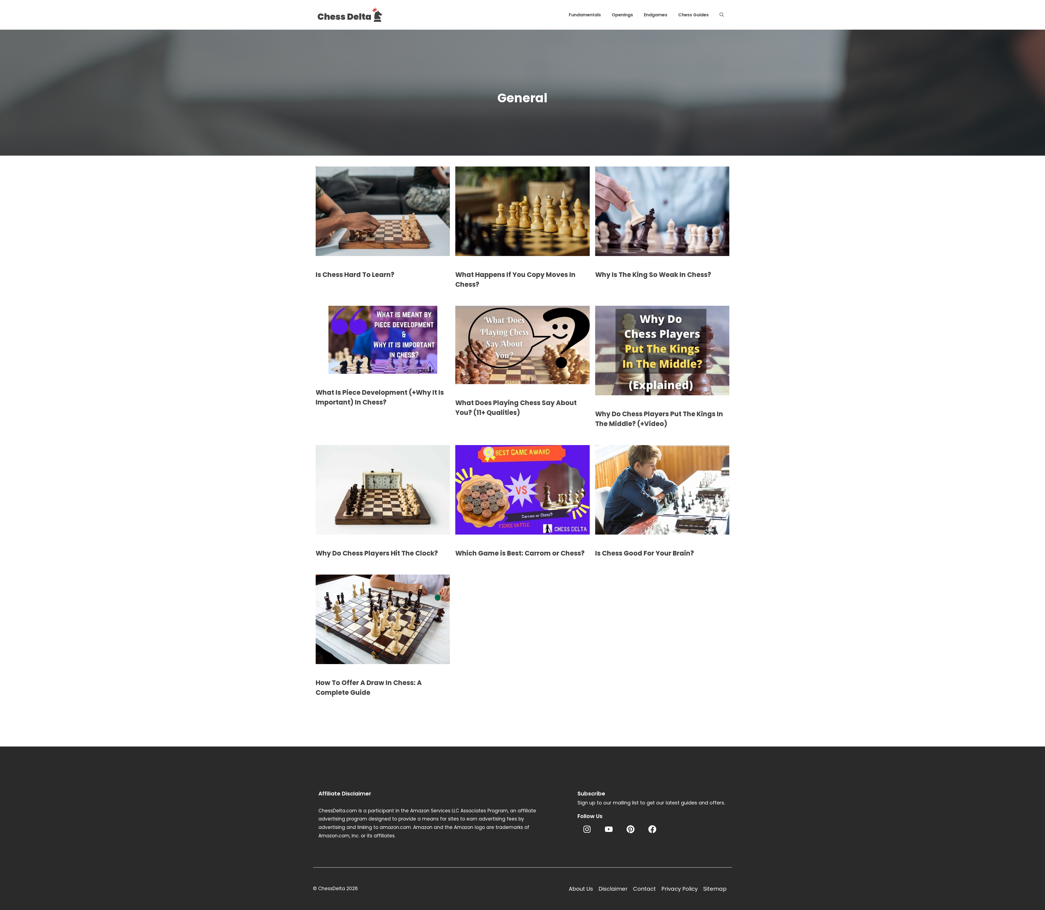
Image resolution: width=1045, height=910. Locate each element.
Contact (644, 889)
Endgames (655, 15)
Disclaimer (613, 889)
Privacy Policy (679, 889)
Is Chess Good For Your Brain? (644, 553)
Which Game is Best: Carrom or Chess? (520, 553)
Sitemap (715, 889)
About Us (581, 889)
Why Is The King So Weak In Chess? (653, 274)
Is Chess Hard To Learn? (355, 274)
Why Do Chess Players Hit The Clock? (377, 553)
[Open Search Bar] (721, 15)
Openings (622, 15)
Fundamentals (585, 15)
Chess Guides (693, 15)
